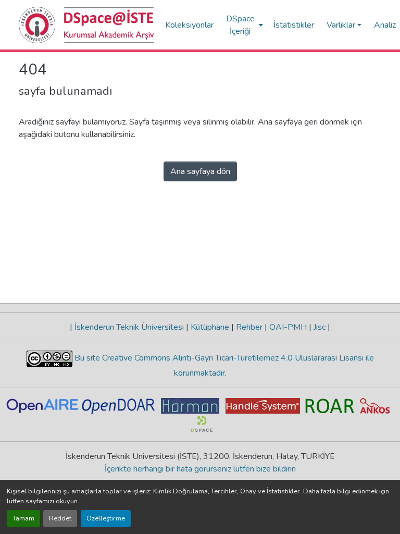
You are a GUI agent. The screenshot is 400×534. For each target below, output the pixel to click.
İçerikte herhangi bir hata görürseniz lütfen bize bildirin (200, 469)
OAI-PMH (288, 327)
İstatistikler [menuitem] (293, 25)
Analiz (385, 25)
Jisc (319, 327)
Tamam (23, 518)
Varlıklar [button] (341, 25)
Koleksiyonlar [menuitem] (189, 25)
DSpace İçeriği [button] (240, 25)
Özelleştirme (105, 518)
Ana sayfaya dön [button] (200, 171)
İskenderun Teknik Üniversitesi (129, 327)
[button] (87, 25)
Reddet (60, 518)
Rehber (249, 327)
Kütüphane (210, 327)
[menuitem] (243, 24)
